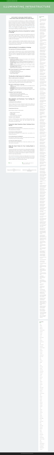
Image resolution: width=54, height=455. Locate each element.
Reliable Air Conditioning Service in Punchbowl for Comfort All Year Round (43, 30)
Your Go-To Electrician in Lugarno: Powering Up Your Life (43, 248)
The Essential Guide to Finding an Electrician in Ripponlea (43, 242)
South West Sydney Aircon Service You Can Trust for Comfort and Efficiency (43, 186)
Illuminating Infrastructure (12, 0)
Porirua (41, 365)
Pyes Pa (41, 375)
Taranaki (41, 334)
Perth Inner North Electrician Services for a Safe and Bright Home (43, 27)
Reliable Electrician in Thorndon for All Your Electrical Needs (42, 74)
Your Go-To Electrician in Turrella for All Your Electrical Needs (43, 214)
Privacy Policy (31, 453)
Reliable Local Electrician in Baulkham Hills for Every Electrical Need (43, 51)
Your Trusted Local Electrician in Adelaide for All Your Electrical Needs (43, 89)
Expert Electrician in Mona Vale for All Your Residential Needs (43, 66)
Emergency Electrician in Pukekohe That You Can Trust (14, 170)
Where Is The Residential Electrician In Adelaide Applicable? (43, 316)
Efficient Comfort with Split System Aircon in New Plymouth (42, 63)
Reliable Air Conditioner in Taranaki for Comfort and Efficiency (43, 117)
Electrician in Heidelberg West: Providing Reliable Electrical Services (43, 296)
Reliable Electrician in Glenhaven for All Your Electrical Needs (42, 129)
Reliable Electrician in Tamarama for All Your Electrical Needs (42, 199)
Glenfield (41, 368)
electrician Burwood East (43, 259)
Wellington (41, 350)
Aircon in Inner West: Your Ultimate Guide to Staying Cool (43, 85)
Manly (40, 422)
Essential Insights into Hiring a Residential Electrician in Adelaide (43, 252)
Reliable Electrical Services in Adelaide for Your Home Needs (43, 159)
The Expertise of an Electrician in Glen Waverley (42, 287)
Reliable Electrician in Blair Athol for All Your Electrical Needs (42, 110)
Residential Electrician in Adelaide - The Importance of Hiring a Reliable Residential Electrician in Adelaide (43, 303)
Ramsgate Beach (42, 444)
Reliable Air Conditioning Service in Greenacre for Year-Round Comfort (43, 47)
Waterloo (41, 390)
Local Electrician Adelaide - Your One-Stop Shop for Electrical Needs (43, 313)
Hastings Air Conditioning (14, 157)
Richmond (41, 391)
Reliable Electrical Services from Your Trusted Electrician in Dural (43, 189)
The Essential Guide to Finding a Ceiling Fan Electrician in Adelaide (42, 255)
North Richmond (42, 393)
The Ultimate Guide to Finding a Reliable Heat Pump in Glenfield (43, 93)
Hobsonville (41, 346)
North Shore (41, 366)
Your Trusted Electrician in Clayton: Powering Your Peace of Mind (43, 225)
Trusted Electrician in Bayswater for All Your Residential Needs (42, 24)
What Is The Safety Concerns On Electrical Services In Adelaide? (43, 310)
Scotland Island (42, 437)
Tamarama (41, 412)
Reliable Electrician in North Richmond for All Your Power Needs (43, 153)
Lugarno (41, 431)
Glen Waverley (41, 446)
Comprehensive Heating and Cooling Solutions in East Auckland (43, 101)
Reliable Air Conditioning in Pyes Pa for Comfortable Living (43, 106)
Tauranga (41, 374)
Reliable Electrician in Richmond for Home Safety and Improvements (43, 146)
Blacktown (41, 402)
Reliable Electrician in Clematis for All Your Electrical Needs (42, 205)
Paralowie (41, 406)
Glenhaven (41, 384)
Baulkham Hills (42, 341)
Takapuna (41, 381)
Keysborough (41, 425)
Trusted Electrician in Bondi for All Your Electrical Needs (42, 120)
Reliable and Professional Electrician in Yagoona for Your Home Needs (43, 175)
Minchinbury (41, 372)
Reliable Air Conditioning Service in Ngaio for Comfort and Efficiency (43, 156)
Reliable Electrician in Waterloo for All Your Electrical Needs (42, 143)
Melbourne (41, 328)
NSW (40, 343)
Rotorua (41, 378)
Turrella (41, 419)
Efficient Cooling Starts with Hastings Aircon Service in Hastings (22, 18)
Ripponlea (41, 428)
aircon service (28, 163)
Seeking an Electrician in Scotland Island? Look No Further (43, 266)
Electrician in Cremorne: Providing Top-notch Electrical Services (43, 299)
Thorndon (41, 353)
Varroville (41, 409)
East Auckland (41, 371)
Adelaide (41, 362)
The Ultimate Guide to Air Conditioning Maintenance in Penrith (43, 40)
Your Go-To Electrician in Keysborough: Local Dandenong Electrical (43, 229)
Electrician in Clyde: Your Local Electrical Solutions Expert (43, 273)
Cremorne (41, 449)
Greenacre (41, 340)
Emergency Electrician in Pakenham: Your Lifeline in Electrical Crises (43, 239)
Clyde (40, 440)
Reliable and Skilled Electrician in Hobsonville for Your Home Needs (43, 54)
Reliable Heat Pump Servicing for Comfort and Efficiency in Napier (43, 133)
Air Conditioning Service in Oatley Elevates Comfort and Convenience (43, 82)
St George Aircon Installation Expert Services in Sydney (42, 33)
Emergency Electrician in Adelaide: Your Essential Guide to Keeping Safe (43, 222)
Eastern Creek (41, 387)
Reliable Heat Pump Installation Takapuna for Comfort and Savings (43, 123)
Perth (40, 324)
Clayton (41, 424)
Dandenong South (42, 443)
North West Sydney (42, 347)
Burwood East (41, 434)
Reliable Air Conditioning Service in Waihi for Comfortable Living (43, 79)
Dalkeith (41, 325)
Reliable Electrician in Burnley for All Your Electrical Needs (42, 202)
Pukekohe (41, 396)
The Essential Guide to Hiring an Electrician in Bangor (43, 245)
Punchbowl (41, 331)
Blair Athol (41, 377)
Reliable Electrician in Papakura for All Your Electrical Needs (42, 196)
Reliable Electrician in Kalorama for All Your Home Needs (42, 126)
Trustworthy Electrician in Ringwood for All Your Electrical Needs (43, 208)
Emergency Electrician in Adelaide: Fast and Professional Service (43, 292)
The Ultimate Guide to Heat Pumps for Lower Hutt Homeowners (42, 98)
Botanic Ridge (41, 418)
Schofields (41, 403)
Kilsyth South (41, 421)
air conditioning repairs (43, 95)
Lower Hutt (41, 369)
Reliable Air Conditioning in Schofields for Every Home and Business (43, 178)
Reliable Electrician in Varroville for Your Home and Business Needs (43, 192)
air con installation (26, 162)
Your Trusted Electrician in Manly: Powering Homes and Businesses (43, 219)
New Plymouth (42, 337)
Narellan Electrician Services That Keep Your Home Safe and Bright (29, 170)
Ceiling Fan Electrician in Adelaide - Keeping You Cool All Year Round (43, 307)
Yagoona (41, 400)
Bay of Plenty (41, 356)
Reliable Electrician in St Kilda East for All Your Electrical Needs (43, 139)
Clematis (41, 415)
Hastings (10, 162)
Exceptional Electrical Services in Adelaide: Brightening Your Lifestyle (43, 236)
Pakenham (41, 427)
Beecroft (41, 349)
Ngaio (40, 394)
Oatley (40, 359)
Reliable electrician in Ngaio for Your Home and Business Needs (43, 162)
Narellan (41, 399)
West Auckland (41, 344)
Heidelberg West (42, 447)
